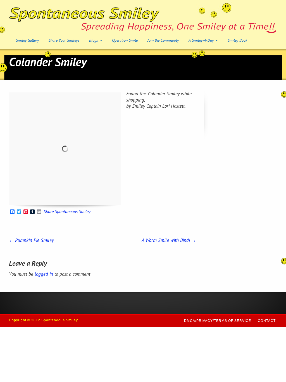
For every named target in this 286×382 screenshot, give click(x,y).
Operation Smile (125, 40)
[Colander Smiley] (65, 149)
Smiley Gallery (27, 40)
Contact (267, 321)
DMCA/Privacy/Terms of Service (217, 321)
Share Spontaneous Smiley (67, 212)
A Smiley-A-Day (201, 40)
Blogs (93, 40)
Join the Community (163, 40)
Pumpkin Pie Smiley (31, 241)
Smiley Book (237, 40)
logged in (44, 275)
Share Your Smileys (64, 40)
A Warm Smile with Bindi (169, 241)
